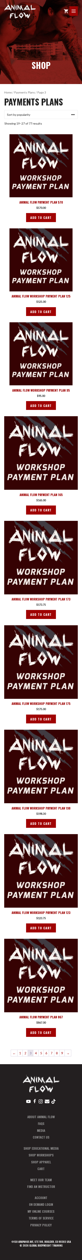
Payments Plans (24, 92)
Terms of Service (41, 1218)
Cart (41, 1168)
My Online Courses (41, 1211)
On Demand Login (41, 1204)
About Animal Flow (41, 1116)
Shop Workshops (41, 1155)
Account (41, 1197)
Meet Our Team (41, 1179)
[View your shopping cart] (66, 11)
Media (41, 1130)
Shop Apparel (41, 1162)
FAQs (41, 1123)
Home (8, 92)
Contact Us (41, 1137)
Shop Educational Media (41, 1148)
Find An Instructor (41, 1186)
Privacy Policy (41, 1225)
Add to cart (41, 217)
